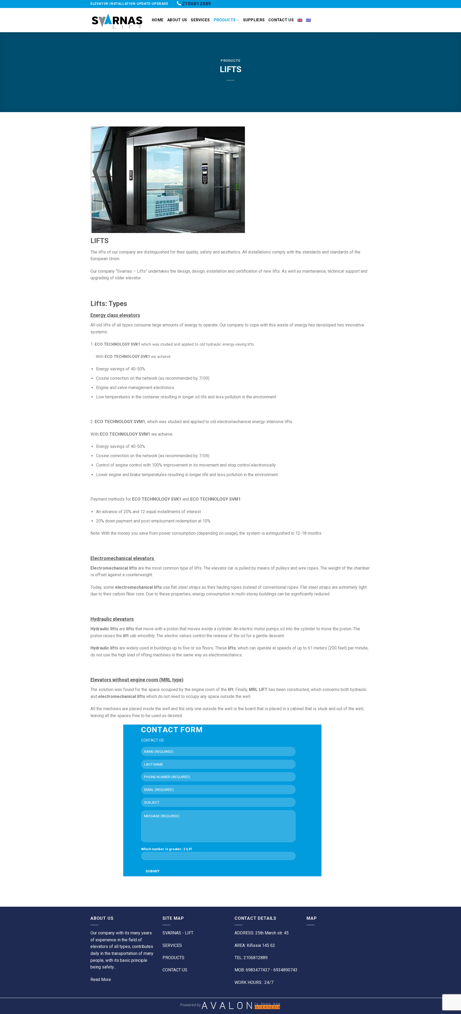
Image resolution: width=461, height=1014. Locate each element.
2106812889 (196, 3)
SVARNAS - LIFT (177, 932)
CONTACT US (281, 20)
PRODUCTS (225, 20)
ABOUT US (177, 20)
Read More (100, 979)
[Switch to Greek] (308, 20)
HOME (158, 20)
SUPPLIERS (254, 20)
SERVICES (200, 20)
